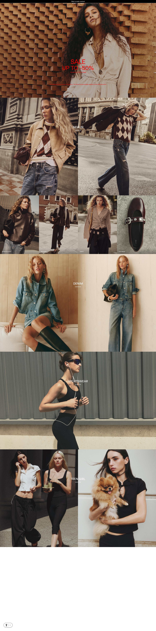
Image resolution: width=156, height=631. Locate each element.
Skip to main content (78, 1)
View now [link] (78, 130)
